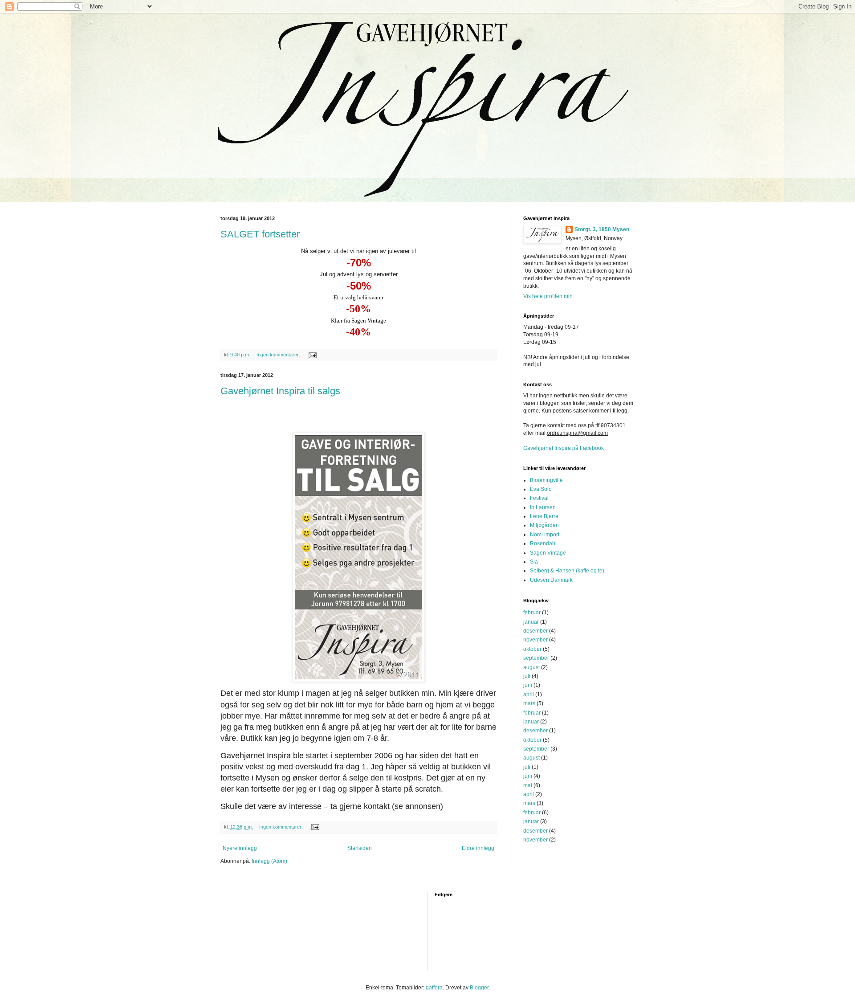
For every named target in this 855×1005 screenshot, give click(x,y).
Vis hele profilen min (548, 296)
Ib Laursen (543, 507)
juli (526, 676)
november (535, 640)
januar (531, 622)
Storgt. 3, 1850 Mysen (601, 229)
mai (527, 785)
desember (535, 631)
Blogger (479, 988)
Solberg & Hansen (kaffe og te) (567, 571)
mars (529, 703)
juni (527, 685)
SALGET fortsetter (260, 234)
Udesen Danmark (551, 580)
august (531, 667)
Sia (534, 562)
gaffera (434, 988)
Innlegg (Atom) (269, 861)
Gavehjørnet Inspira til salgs (280, 390)
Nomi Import (544, 534)
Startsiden (359, 848)
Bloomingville (546, 480)
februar (532, 612)
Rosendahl (543, 543)
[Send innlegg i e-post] (312, 354)
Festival (539, 498)
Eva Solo (541, 489)
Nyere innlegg (240, 848)
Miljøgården (544, 525)
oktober (532, 649)
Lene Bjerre (544, 516)
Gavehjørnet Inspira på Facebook (563, 448)
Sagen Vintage (548, 553)
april (528, 694)
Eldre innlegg (478, 848)
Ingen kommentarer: (278, 354)
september (536, 658)
